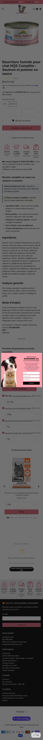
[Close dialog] (41, 353)
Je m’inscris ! (31, 383)
